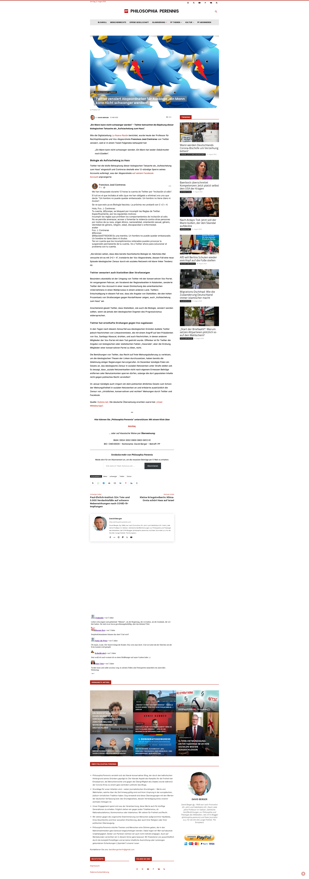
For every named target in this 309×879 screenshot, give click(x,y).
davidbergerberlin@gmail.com (121, 849)
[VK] (120, 483)
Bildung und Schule (188, 264)
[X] (92, 483)
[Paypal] (123, 537)
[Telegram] (103, 483)
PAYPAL (132, 426)
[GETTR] (114, 537)
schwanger (113, 476)
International (186, 192)
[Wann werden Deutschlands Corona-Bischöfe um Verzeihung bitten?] (199, 132)
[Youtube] (199, 3)
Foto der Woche (186, 338)
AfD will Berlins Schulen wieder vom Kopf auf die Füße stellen (198, 259)
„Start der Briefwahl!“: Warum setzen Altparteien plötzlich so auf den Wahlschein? (198, 332)
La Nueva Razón (120, 135)
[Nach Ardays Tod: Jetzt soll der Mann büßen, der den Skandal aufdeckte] (199, 207)
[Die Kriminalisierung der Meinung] (197, 703)
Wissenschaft (185, 229)
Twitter (121, 476)
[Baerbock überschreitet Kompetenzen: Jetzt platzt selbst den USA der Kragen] (199, 169)
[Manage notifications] (303, 874)
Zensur (129, 476)
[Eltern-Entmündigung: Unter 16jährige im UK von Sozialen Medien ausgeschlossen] (197, 734)
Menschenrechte (142, 746)
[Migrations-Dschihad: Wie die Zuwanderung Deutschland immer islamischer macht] (199, 279)
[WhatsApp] (98, 483)
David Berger (103, 117)
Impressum (95, 866)
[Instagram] (188, 3)
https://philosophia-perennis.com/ (120, 522)
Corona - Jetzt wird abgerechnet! (193, 154)
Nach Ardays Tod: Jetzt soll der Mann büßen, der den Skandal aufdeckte (198, 223)
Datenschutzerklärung (99, 872)
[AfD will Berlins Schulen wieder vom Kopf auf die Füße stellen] (199, 244)
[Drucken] (109, 483)
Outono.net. (103, 402)
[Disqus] (132, 579)
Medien (138, 702)
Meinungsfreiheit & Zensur (105, 92)
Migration (140, 724)
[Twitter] (194, 3)
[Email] (114, 483)
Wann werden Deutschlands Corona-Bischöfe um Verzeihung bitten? (199, 148)
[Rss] (216, 3)
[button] (216, 12)
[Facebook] (110, 537)
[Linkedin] (131, 483)
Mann (105, 476)
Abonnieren (152, 466)
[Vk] (211, 3)
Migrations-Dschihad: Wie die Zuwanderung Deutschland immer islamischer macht (197, 294)
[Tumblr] (136, 483)
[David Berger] (93, 117)
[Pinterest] (205, 3)
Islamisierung (185, 301)
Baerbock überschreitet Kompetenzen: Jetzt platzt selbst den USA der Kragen (199, 185)
